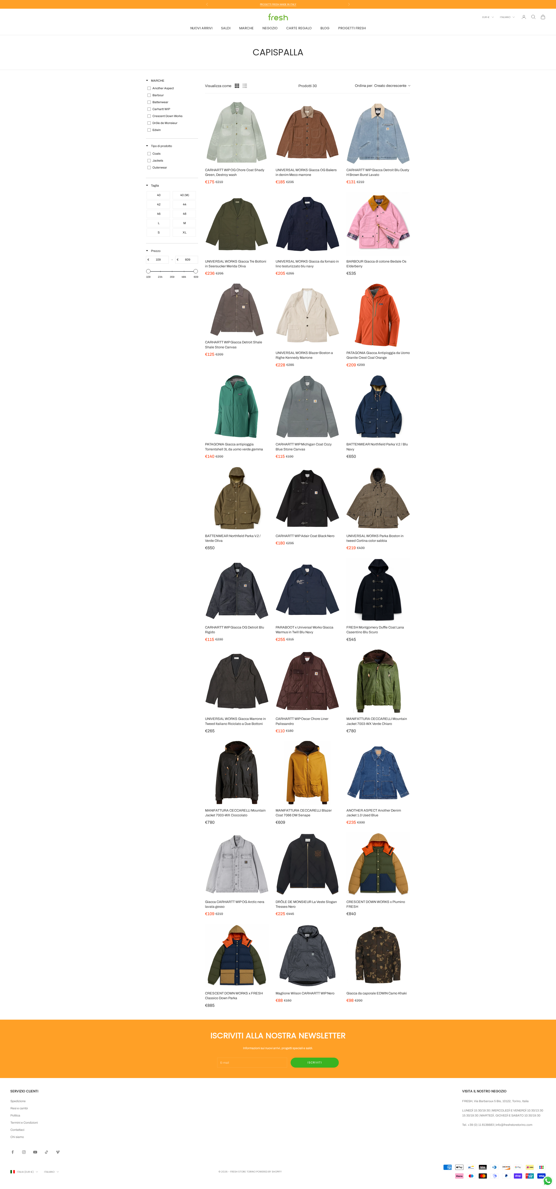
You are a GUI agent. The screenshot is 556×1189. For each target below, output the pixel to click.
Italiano (505, 17)
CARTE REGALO (299, 28)
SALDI (225, 28)
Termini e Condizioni (24, 1122)
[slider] (148, 271)
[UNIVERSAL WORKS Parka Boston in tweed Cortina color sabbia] (378, 498)
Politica (15, 1115)
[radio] (237, 86)
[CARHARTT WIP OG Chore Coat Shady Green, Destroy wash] (237, 132)
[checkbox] (171, 88)
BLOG (324, 28)
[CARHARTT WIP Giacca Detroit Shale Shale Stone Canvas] (237, 310)
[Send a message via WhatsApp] (548, 1181)
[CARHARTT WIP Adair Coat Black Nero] (307, 498)
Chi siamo (17, 1137)
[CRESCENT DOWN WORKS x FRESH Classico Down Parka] (237, 955)
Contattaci (17, 1129)
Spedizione (18, 1101)
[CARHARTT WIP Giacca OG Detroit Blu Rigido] (237, 590)
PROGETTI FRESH (352, 28)
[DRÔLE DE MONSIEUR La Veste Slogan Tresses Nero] (307, 864)
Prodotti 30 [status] (307, 86)
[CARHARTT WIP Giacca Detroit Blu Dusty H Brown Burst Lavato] (378, 132)
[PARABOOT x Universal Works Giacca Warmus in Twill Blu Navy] (307, 590)
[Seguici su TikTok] (46, 1152)
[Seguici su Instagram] (24, 1152)
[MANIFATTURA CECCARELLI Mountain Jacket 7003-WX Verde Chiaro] (378, 681)
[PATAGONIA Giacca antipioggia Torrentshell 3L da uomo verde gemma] (237, 406)
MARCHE (246, 28)
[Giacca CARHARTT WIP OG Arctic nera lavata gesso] (237, 864)
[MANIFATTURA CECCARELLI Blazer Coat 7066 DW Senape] (307, 772)
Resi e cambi (19, 1108)
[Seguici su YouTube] (35, 1152)
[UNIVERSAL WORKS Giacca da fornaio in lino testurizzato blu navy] (307, 224)
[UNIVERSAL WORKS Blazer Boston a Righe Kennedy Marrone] (307, 315)
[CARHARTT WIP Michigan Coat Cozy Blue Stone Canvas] (307, 406)
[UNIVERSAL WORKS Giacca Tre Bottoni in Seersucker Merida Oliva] (237, 224)
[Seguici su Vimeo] (58, 1152)
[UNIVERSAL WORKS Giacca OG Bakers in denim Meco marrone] (307, 132)
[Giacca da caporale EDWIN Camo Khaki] (378, 955)
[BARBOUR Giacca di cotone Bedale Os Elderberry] (378, 224)
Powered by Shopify (269, 1171)
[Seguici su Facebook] (12, 1152)
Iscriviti (315, 1062)
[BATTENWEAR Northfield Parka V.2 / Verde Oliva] (237, 498)
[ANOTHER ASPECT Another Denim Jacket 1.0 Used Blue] (378, 772)
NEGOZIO (270, 28)
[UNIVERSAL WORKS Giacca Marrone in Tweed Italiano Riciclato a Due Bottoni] (237, 681)
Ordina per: (380, 86)
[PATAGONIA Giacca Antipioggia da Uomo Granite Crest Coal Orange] (378, 315)
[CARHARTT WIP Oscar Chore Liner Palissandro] (307, 681)
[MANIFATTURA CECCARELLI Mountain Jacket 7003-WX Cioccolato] (237, 772)
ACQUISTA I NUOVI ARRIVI (278, 4)
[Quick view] (264, 159)
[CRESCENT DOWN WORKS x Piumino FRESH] (378, 864)
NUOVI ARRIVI (201, 28)
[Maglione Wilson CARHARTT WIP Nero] (307, 955)
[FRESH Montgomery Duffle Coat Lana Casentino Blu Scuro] (378, 590)
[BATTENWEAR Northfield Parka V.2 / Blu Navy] (378, 406)
